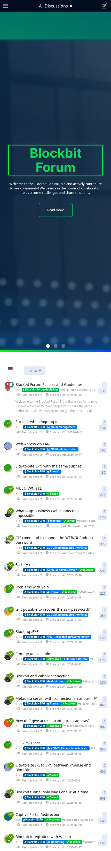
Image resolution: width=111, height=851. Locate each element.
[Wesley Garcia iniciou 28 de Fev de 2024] (8, 816)
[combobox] (14, 369)
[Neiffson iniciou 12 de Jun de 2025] (8, 656)
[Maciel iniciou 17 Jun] (8, 446)
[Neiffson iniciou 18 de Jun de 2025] (8, 794)
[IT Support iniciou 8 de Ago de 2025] (8, 745)
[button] (48, 346)
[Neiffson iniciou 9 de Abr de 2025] (8, 678)
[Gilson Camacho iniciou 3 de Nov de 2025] (8, 589)
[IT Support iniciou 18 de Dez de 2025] (8, 490)
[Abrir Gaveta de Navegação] (5, 6)
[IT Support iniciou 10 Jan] (8, 424)
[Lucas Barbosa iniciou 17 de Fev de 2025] (8, 839)
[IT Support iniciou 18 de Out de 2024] (8, 634)
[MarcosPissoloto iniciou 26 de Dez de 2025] (8, 513)
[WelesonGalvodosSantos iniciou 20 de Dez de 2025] (8, 540)
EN (17, 369)
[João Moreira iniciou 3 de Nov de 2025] (8, 611)
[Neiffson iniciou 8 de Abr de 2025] (8, 700)
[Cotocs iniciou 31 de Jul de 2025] (8, 767)
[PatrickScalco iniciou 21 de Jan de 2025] (8, 723)
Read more (55, 210)
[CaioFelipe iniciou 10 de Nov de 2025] (8, 567)
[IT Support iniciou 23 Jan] (8, 468)
